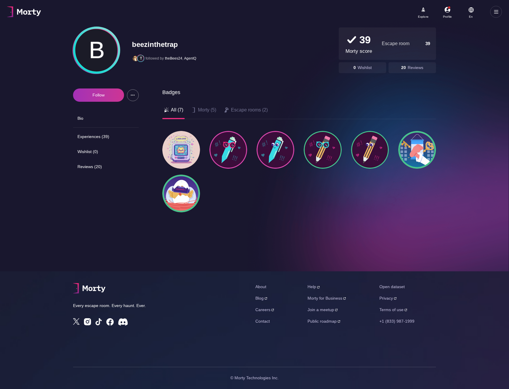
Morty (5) (207, 109)
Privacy (386, 298)
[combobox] (174, 14)
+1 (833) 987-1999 (396, 321)
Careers (262, 309)
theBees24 (173, 58)
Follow (98, 95)
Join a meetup (321, 309)
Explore (423, 16)
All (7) (177, 109)
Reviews (415, 67)
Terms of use (391, 309)
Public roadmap (322, 321)
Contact (262, 321)
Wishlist (365, 67)
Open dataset (392, 286)
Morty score (359, 51)
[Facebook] (110, 322)
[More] (133, 95)
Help (312, 286)
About (260, 286)
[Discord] (123, 322)
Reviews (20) (89, 166)
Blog (259, 298)
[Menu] (496, 12)
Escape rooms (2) (249, 109)
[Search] (210, 11)
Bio (80, 118)
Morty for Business (325, 298)
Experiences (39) (93, 136)
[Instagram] (87, 321)
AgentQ (190, 58)
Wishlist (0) (87, 151)
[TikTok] (98, 322)
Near (148, 9)
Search (72, 9)
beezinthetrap (155, 44)
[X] (76, 321)
